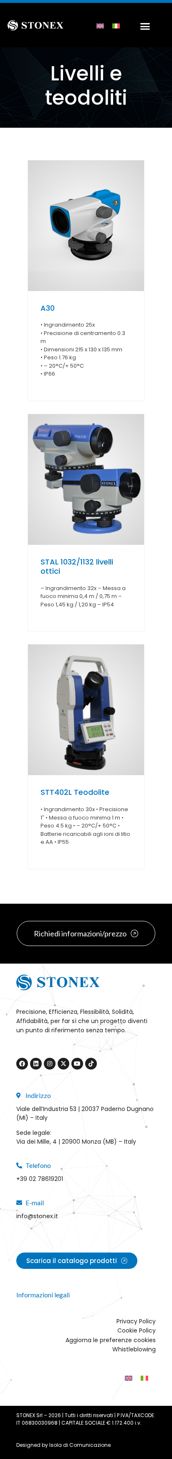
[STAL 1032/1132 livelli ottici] (86, 479)
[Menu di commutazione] (143, 25)
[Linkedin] (36, 1064)
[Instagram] (50, 1064)
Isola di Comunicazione (80, 1445)
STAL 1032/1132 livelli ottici (76, 566)
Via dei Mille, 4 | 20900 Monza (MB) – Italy (76, 1141)
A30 (47, 308)
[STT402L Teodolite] (86, 709)
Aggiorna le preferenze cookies (111, 1340)
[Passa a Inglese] (100, 25)
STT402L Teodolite (74, 792)
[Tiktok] (91, 1064)
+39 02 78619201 (39, 1179)
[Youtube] (77, 1064)
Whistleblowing (134, 1349)
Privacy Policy (136, 1321)
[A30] (86, 225)
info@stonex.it (37, 1216)
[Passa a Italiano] (116, 25)
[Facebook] (22, 1064)
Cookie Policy (136, 1330)
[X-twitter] (63, 1064)
